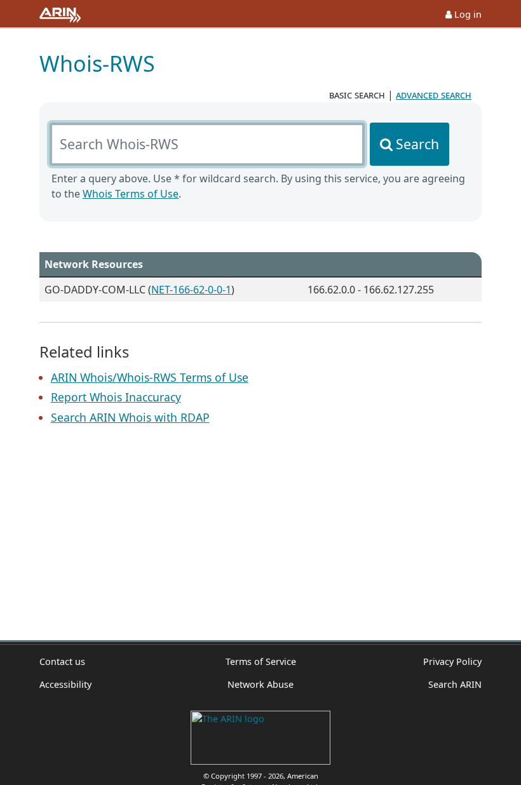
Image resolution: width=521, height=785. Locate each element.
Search (417, 144)
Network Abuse (260, 684)
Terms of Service (261, 661)
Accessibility (65, 684)
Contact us (62, 661)
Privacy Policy (452, 661)
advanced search (433, 95)
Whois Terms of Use (131, 194)
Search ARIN (455, 684)
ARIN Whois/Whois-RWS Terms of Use (149, 377)
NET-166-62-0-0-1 (191, 290)
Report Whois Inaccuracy (116, 397)
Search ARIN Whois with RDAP (130, 417)
